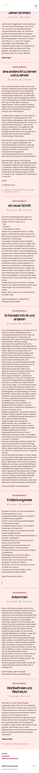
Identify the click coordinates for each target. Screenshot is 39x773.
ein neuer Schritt (19, 205)
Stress (10, 192)
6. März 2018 (26, 17)
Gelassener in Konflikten (11, 744)
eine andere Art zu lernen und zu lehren (19, 73)
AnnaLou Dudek (12, 766)
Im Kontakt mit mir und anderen (19, 317)
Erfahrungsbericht (19, 67)
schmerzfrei (16, 190)
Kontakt (4, 753)
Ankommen (19, 597)
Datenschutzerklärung (10, 758)
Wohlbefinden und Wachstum (19, 690)
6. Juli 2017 (26, 696)
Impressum (6, 756)
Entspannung (8, 190)
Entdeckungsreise (19, 500)
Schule (23, 190)
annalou (16, 17)
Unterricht (16, 192)
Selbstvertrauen (25, 744)
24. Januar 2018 (26, 80)
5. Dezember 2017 (26, 210)
